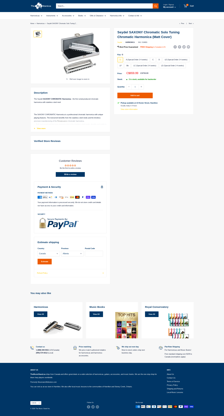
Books (80, 16)
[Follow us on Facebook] (88, 407)
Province (64, 248)
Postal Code (90, 248)
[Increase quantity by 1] (141, 86)
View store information (129, 109)
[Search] (156, 6)
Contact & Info (133, 16)
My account (168, 7)
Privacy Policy (172, 385)
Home (32, 23)
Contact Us (171, 378)
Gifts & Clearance (96, 16)
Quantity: (121, 87)
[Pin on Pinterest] (179, 47)
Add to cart (135, 95)
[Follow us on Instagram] (97, 407)
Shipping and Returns (175, 389)
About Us (170, 374)
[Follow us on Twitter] (93, 407)
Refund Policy (42, 273)
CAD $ (34, 403)
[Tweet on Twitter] (184, 47)
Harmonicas (35, 16)
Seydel (119, 42)
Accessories (67, 16)
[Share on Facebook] (175, 47)
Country (41, 248)
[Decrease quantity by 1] (128, 86)
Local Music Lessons (175, 392)
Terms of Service (173, 381)
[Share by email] (188, 47)
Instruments (50, 16)
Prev (182, 23)
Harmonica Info (116, 16)
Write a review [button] (70, 174)
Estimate (44, 262)
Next (190, 23)
